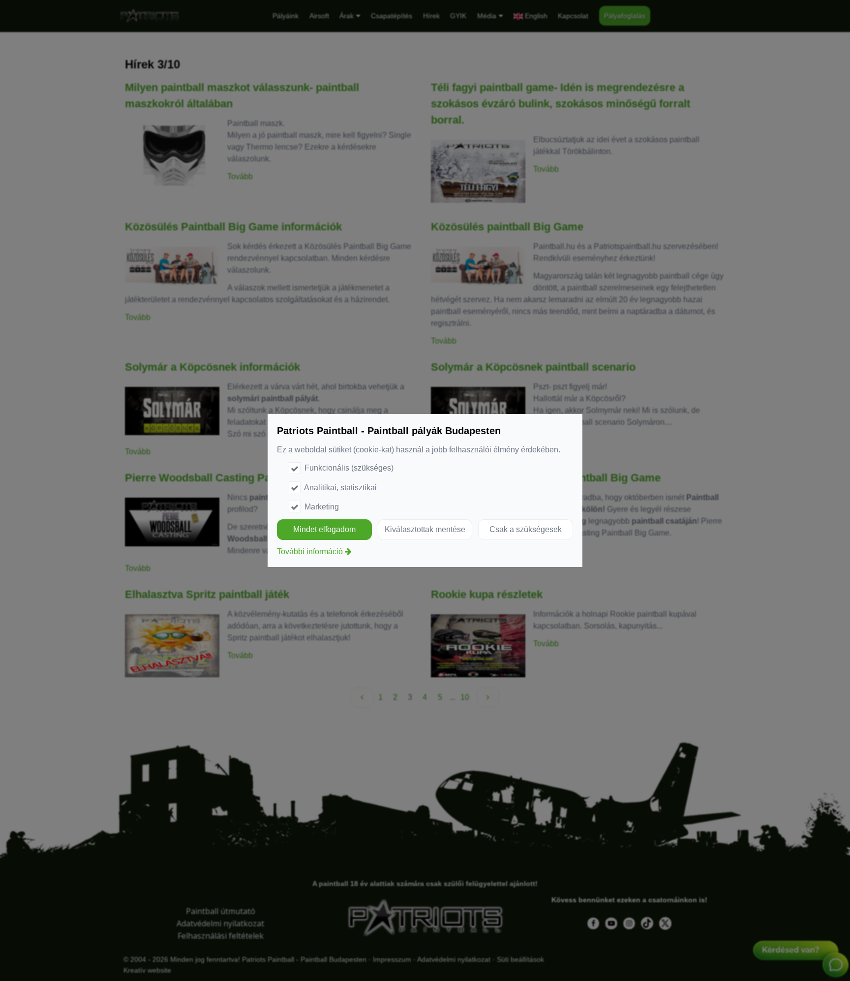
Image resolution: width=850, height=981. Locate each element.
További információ (310, 551)
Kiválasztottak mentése (425, 529)
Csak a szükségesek (525, 529)
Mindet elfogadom (324, 529)
